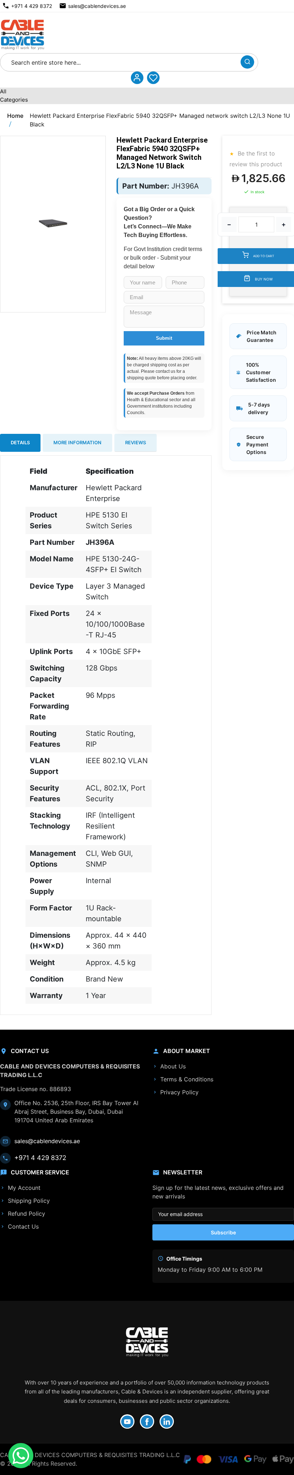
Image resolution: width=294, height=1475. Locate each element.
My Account (24, 1187)
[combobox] (122, 62)
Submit (164, 338)
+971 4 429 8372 (31, 6)
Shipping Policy (29, 1200)
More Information (77, 442)
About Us (173, 1066)
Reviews (135, 442)
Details (20, 442)
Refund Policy (26, 1213)
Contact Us (23, 1226)
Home (15, 115)
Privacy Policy (179, 1092)
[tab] (20, 443)
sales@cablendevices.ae (97, 6)
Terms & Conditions (186, 1079)
